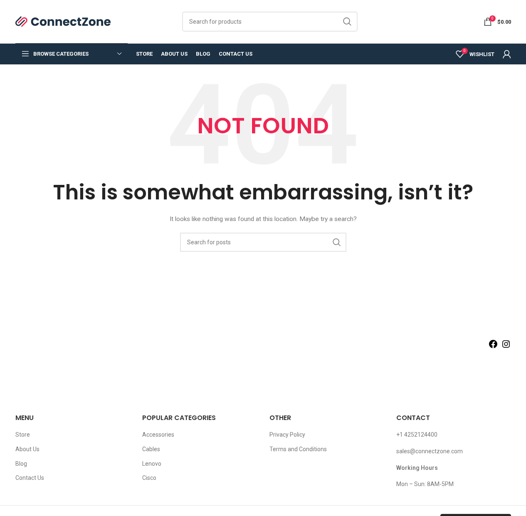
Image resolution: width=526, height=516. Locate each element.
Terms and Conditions (298, 449)
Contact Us (29, 477)
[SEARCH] (348, 22)
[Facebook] (493, 347)
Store (22, 434)
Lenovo (151, 463)
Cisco (149, 477)
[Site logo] (63, 21)
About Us (27, 449)
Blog (21, 463)
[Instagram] (506, 347)
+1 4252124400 (416, 434)
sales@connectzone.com (429, 451)
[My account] (507, 54)
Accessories (158, 434)
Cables (151, 449)
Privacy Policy (287, 434)
